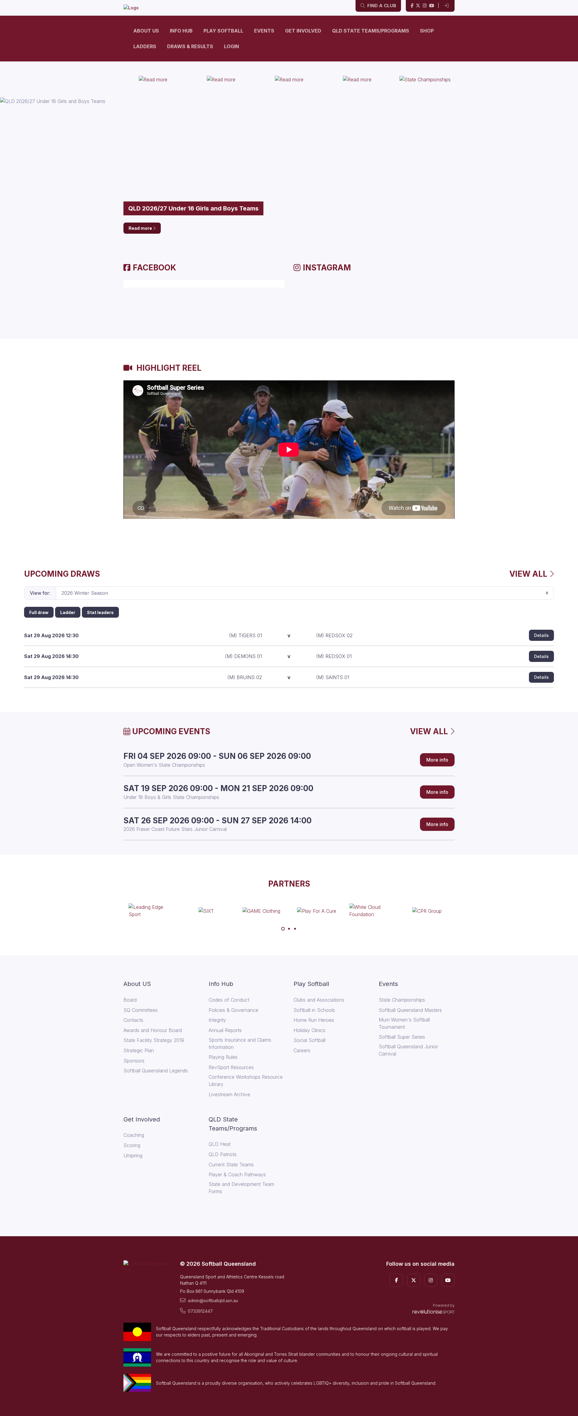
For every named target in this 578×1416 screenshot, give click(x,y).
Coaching (133, 1135)
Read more (141, 228)
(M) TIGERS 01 (245, 635)
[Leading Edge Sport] (151, 910)
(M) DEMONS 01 (243, 656)
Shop (427, 31)
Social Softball (309, 1040)
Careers (302, 1050)
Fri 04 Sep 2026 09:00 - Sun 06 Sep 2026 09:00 (217, 756)
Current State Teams (231, 1165)
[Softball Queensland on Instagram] (425, 5)
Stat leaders (100, 612)
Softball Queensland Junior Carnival (408, 1050)
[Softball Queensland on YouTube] (431, 5)
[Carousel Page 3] (295, 929)
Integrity (217, 1020)
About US (146, 31)
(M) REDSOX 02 (334, 635)
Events (264, 31)
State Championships (402, 1000)
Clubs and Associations (319, 1000)
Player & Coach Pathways (237, 1174)
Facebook (154, 267)
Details (541, 635)
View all (529, 574)
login (231, 46)
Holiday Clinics (309, 1030)
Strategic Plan (138, 1050)
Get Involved (303, 31)
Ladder (67, 612)
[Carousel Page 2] (289, 929)
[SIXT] (206, 911)
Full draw (38, 612)
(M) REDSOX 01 (334, 656)
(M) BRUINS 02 (244, 677)
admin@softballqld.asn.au (213, 1300)
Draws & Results (190, 46)
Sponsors (133, 1061)
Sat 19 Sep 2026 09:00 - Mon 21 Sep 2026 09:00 (218, 788)
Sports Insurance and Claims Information (240, 1043)
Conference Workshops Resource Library (246, 1080)
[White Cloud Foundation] (371, 910)
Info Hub (181, 31)
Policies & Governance (233, 1010)
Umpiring (132, 1155)
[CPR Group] (427, 911)
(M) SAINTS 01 (332, 677)
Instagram (327, 267)
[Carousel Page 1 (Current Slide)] (283, 929)
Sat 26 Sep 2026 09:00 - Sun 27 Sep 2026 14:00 (217, 820)
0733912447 (200, 1311)
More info (437, 760)
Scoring (131, 1145)
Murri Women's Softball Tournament (404, 1023)
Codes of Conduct (229, 1000)
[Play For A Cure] (316, 911)
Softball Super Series (402, 1037)
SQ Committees (140, 1010)
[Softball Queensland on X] (418, 5)
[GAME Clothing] (261, 911)
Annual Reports (225, 1030)
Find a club (381, 5)
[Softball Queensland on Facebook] (412, 5)
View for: (40, 593)
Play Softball (223, 31)
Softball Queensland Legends (155, 1071)
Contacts (133, 1020)
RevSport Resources (231, 1067)
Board (130, 1000)
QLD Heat (220, 1144)
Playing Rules (223, 1057)
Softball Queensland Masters (410, 1010)
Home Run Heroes (314, 1020)
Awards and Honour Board (152, 1030)
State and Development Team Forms (241, 1187)
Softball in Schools (314, 1010)
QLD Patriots (223, 1154)
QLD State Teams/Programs (370, 31)
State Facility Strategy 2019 (153, 1040)
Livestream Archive (229, 1094)
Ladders (144, 46)
